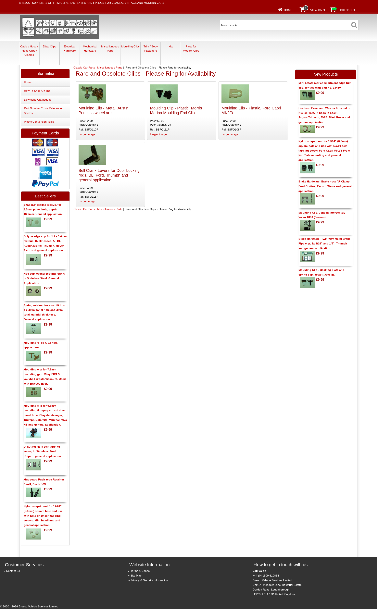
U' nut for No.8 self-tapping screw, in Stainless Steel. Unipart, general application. (43, 451)
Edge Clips (49, 46)
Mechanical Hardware (90, 48)
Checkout (347, 10)
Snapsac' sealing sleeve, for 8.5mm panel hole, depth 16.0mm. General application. (43, 209)
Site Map (136, 575)
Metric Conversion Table (39, 121)
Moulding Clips (130, 46)
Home (288, 10)
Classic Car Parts (84, 67)
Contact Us (13, 570)
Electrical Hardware (70, 48)
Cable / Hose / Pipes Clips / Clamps (29, 50)
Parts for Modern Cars (191, 48)
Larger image (87, 134)
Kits (171, 46)
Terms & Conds (140, 570)
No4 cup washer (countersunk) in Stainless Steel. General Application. (44, 278)
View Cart (317, 10)
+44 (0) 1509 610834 (266, 575)
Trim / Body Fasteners (151, 48)
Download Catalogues (37, 99)
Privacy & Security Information (149, 580)
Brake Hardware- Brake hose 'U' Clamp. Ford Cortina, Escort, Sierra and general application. (325, 186)
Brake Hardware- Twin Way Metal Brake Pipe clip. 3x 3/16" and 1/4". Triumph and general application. (324, 243)
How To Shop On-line (37, 90)
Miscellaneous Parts (110, 48)
